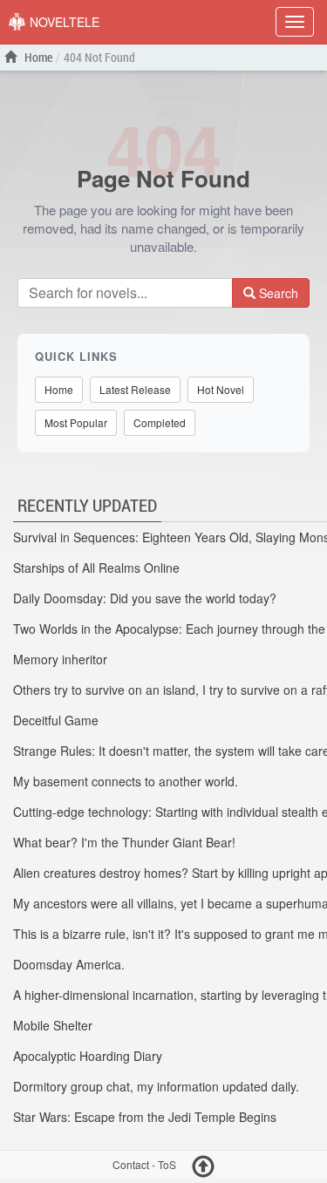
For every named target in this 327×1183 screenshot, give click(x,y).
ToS (167, 1165)
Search (276, 293)
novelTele (62, 22)
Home (37, 57)
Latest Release (135, 389)
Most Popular (75, 422)
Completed (159, 422)
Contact (130, 1165)
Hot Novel (220, 389)
